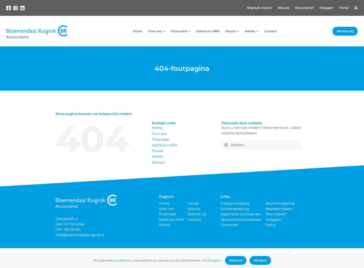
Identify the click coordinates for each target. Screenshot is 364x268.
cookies (120, 260)
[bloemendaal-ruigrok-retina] (36, 27)
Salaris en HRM (164, 145)
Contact (158, 162)
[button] (356, 8)
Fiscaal (157, 151)
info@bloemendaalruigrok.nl (80, 235)
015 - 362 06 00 (68, 230)
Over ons (159, 134)
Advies (157, 157)
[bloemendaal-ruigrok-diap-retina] (86, 196)
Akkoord (235, 260)
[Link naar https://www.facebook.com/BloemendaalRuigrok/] (8, 8)
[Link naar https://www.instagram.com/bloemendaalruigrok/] (15, 8)
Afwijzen (260, 260)
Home (157, 128)
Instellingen (211, 260)
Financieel (160, 139)
